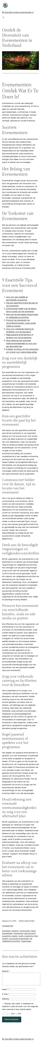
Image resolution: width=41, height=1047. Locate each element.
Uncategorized (7, 926)
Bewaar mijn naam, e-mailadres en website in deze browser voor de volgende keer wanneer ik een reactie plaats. (20, 1006)
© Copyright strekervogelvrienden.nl (18, 12)
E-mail (5, 994)
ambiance (15, 931)
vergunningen (26, 941)
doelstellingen (7, 933)
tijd (31, 939)
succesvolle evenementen (19, 939)
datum (33, 931)
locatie (20, 936)
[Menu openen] (3, 17)
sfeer (36, 936)
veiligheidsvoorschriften (11, 941)
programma (28, 936)
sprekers (5, 939)
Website (5, 999)
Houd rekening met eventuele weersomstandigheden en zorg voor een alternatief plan (21, 343)
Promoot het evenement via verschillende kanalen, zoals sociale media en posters (21, 323)
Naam (5, 989)
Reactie (6, 971)
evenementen (18, 933)
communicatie (25, 931)
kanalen (15, 936)
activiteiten (6, 931)
